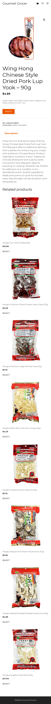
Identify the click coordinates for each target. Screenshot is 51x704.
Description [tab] (11, 133)
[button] (44, 20)
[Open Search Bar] (42, 3)
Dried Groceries (16, 101)
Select (8, 111)
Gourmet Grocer (14, 3)
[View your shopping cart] (37, 3)
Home (4, 101)
